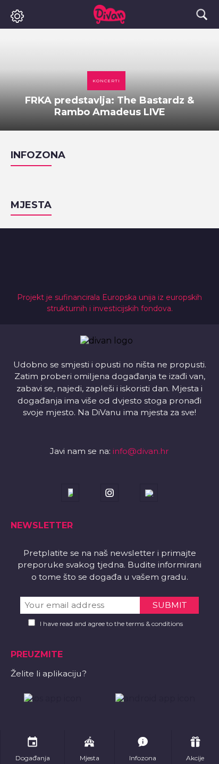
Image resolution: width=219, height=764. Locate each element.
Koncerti (106, 80)
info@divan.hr (141, 451)
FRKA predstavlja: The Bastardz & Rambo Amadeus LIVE (109, 106)
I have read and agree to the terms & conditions (111, 624)
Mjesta (31, 205)
